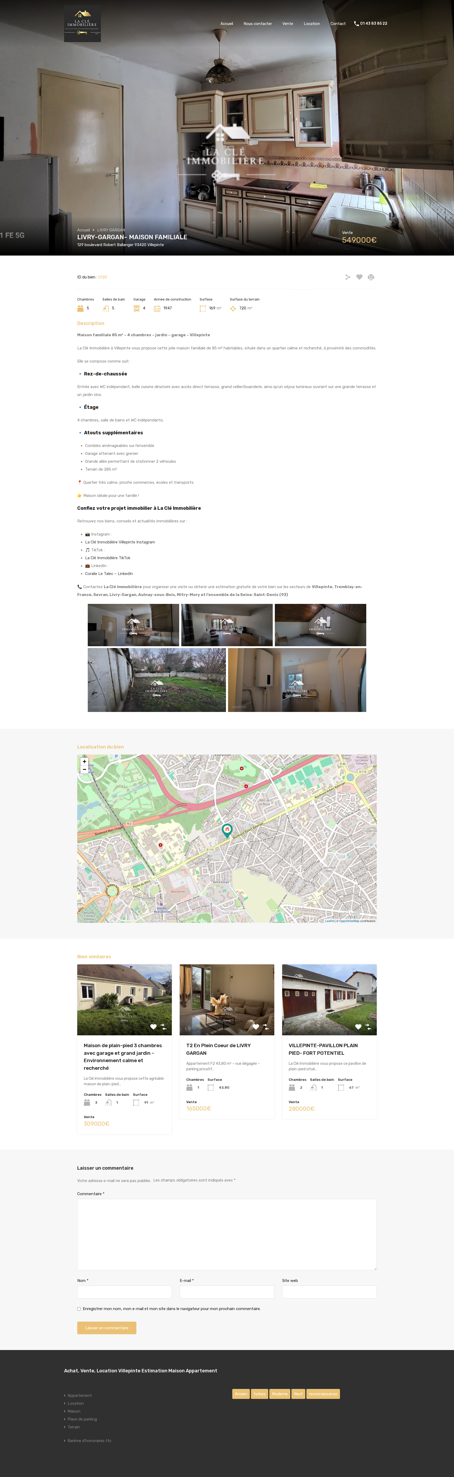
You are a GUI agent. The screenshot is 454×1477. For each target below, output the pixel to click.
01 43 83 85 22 (373, 24)
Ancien (241, 1394)
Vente (287, 23)
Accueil (226, 23)
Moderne (280, 1394)
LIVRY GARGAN (111, 230)
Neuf (298, 1394)
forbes (260, 1394)
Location (312, 23)
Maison (74, 1411)
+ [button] (84, 761)
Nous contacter (258, 23)
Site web (290, 1280)
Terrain (74, 1427)
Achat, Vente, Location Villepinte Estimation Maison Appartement (140, 1370)
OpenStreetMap (349, 921)
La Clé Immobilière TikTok (107, 558)
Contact (338, 23)
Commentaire (91, 1193)
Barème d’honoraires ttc (89, 1441)
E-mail (187, 1280)
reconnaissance (323, 1394)
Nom (83, 1280)
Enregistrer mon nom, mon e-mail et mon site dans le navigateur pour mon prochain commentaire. (172, 1308)
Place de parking (82, 1419)
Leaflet (329, 921)
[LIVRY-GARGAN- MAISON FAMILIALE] (227, 831)
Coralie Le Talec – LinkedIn (109, 573)
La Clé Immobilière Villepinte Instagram (120, 542)
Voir (124, 1021)
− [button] (84, 769)
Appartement (80, 1395)
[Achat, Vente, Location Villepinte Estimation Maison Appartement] (82, 39)
